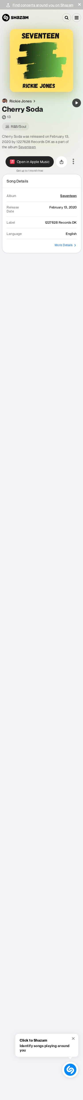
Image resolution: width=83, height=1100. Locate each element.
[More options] (73, 161)
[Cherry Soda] (76, 102)
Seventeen (27, 147)
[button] (79, 4)
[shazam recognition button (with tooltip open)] (70, 1069)
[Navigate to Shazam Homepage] (15, 17)
